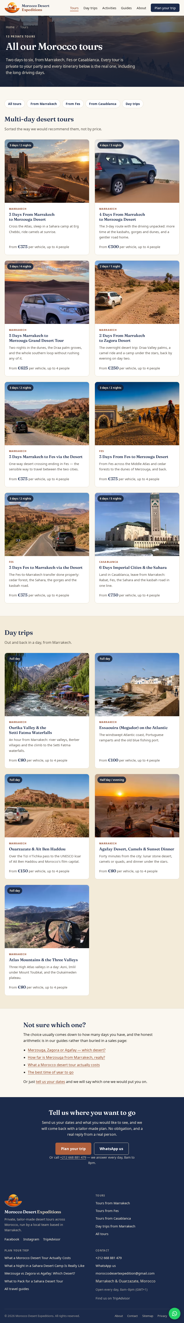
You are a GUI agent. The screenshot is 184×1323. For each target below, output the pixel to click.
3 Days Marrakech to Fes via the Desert (46, 456)
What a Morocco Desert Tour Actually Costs (37, 1257)
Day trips (90, 7)
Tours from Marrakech (113, 1203)
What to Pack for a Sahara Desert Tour (33, 1281)
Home (10, 27)
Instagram (31, 1239)
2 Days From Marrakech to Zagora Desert (122, 338)
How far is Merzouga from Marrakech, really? (66, 1057)
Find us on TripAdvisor (113, 1298)
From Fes (73, 104)
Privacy (162, 1316)
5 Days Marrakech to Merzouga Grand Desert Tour (36, 338)
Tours (74, 7)
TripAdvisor (51, 1239)
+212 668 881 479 (73, 1157)
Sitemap (147, 1316)
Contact (132, 1316)
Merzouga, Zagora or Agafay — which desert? (66, 1050)
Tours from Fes (107, 1210)
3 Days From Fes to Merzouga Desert (133, 456)
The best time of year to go (51, 1072)
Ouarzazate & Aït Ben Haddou (37, 849)
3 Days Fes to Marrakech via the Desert (46, 567)
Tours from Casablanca (113, 1218)
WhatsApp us (111, 1148)
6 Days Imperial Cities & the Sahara (133, 567)
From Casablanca (102, 104)
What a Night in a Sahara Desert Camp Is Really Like (44, 1265)
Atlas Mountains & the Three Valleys (43, 959)
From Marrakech (44, 104)
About (141, 7)
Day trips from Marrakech (115, 1226)
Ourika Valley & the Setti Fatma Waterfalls (30, 730)
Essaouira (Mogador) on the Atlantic (133, 727)
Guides (126, 7)
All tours (14, 104)
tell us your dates (50, 1081)
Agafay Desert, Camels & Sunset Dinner (136, 849)
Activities (109, 7)
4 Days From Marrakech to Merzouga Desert (122, 217)
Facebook (11, 1239)
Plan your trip (165, 7)
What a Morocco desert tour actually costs (64, 1064)
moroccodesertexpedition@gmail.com (125, 1273)
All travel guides (16, 1288)
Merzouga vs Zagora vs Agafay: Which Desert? (39, 1273)
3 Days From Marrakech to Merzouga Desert (32, 217)
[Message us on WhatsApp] (174, 1313)
